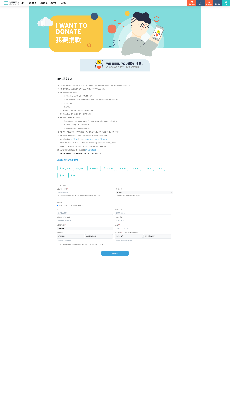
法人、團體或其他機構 (74, 205)
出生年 (117, 225)
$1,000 (147, 168)
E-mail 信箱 (119, 217)
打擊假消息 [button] (44, 3)
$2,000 (135, 168)
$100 (73, 175)
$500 (159, 168)
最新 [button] (23, 3)
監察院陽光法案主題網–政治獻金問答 (95, 139)
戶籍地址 (60, 232)
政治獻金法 (74, 139)
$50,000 (79, 168)
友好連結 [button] (64, 3)
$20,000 (94, 168)
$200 (62, 175)
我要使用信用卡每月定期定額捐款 (129, 196)
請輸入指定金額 (62, 189)
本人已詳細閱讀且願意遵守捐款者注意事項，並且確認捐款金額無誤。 (82, 244)
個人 (60, 205)
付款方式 (119, 189)
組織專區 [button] (53, 3)
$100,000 (65, 168)
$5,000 (122, 168)
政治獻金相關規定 (90, 150)
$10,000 (108, 168)
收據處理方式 (61, 225)
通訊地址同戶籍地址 (131, 232)
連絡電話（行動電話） (64, 217)
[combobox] (144, 192)
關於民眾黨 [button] (32, 3)
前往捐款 (115, 253)
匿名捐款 (63, 185)
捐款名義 (60, 202)
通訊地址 (126, 232)
